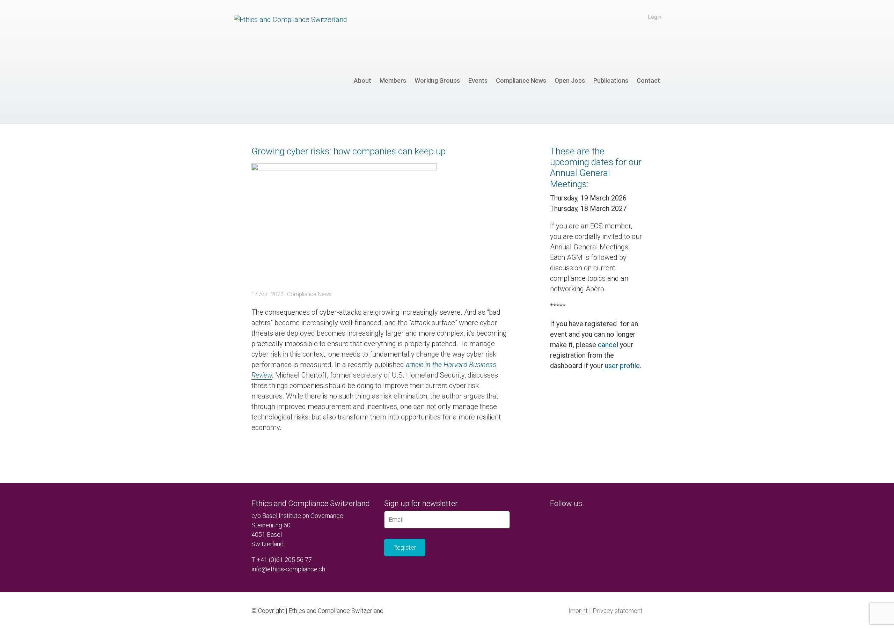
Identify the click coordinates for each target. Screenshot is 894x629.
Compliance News (521, 80)
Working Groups (437, 80)
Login (654, 17)
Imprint (578, 610)
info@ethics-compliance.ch (288, 569)
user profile (621, 365)
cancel (608, 345)
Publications (610, 80)
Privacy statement (618, 610)
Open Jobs (570, 80)
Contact (648, 80)
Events (478, 80)
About (362, 80)
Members (393, 80)
